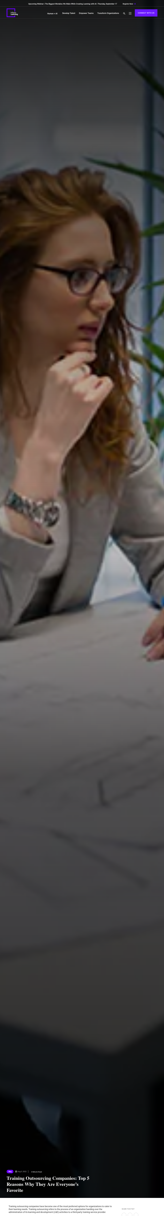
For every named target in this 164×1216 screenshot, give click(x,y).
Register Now (128, 4)
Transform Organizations (108, 13)
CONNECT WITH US (146, 13)
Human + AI (52, 13)
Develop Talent (68, 13)
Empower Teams (86, 13)
